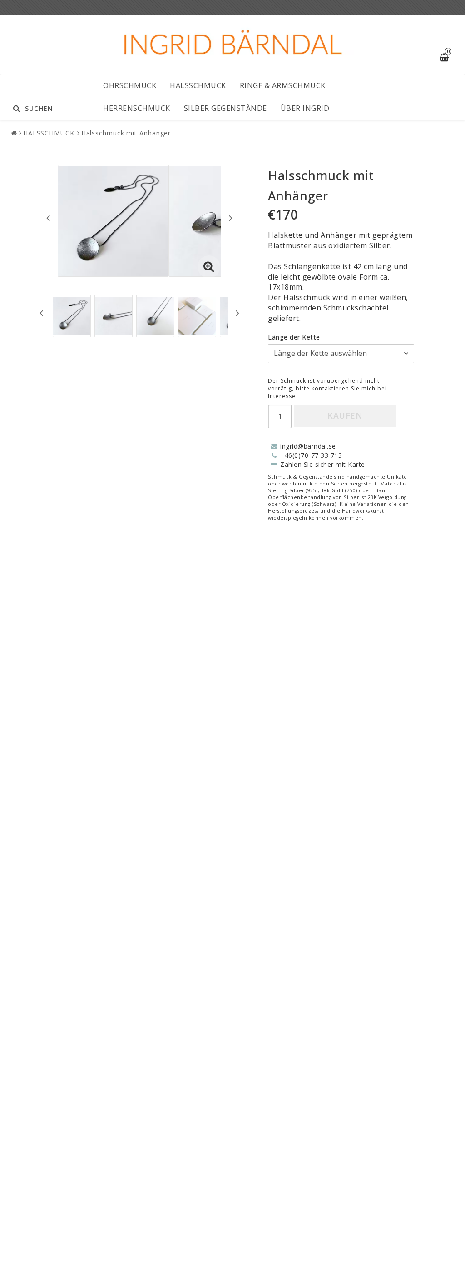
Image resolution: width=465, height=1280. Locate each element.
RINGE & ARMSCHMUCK (283, 85)
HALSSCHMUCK (198, 85)
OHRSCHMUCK (129, 85)
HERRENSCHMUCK (136, 108)
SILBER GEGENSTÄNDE (225, 108)
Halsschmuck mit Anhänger (126, 133)
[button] (209, 266)
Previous (48, 218)
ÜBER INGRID (305, 108)
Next (230, 218)
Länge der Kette (294, 337)
